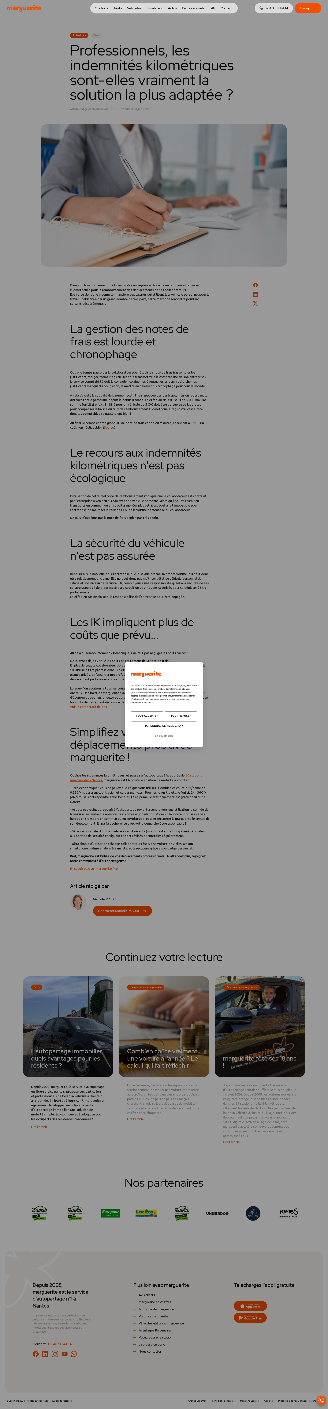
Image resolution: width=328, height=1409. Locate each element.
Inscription (308, 8)
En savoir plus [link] (164, 735)
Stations (101, 8)
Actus (172, 8)
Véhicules (134, 8)
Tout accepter (147, 715)
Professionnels (193, 8)
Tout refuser (181, 715)
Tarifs (117, 8)
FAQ (212, 8)
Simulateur (155, 8)
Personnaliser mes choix (164, 725)
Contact (227, 8)
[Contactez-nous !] (321, 1400)
